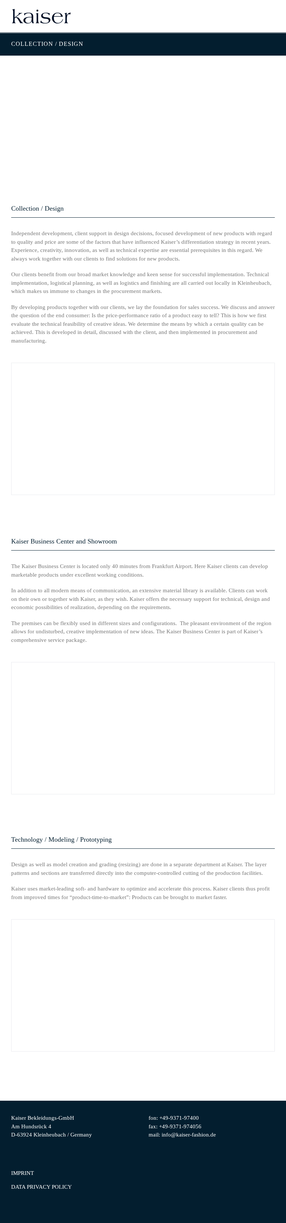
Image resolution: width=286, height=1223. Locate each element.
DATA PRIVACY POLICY (41, 1187)
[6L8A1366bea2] (143, 728)
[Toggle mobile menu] (272, 18)
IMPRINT (22, 1173)
